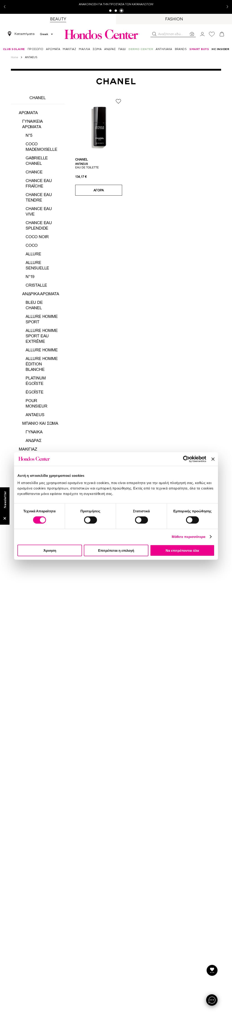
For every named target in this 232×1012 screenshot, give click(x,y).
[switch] (90, 520)
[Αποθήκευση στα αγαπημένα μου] (118, 101)
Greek (44, 34)
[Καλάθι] (222, 34)
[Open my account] (202, 33)
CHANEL (81, 159)
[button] (154, 34)
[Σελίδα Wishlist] (212, 34)
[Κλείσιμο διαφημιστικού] (213, 459)
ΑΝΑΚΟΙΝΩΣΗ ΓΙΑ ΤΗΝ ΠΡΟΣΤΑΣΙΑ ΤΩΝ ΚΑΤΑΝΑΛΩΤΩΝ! (116, 4)
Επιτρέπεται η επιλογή (116, 550)
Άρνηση (50, 550)
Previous (6, 7)
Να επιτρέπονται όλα (182, 550)
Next (225, 7)
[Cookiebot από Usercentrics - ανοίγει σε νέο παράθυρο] (186, 459)
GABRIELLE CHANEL (37, 161)
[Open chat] (212, 1000)
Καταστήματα (24, 34)
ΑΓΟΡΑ (99, 190)
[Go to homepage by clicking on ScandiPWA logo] (102, 34)
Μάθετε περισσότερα (188, 537)
